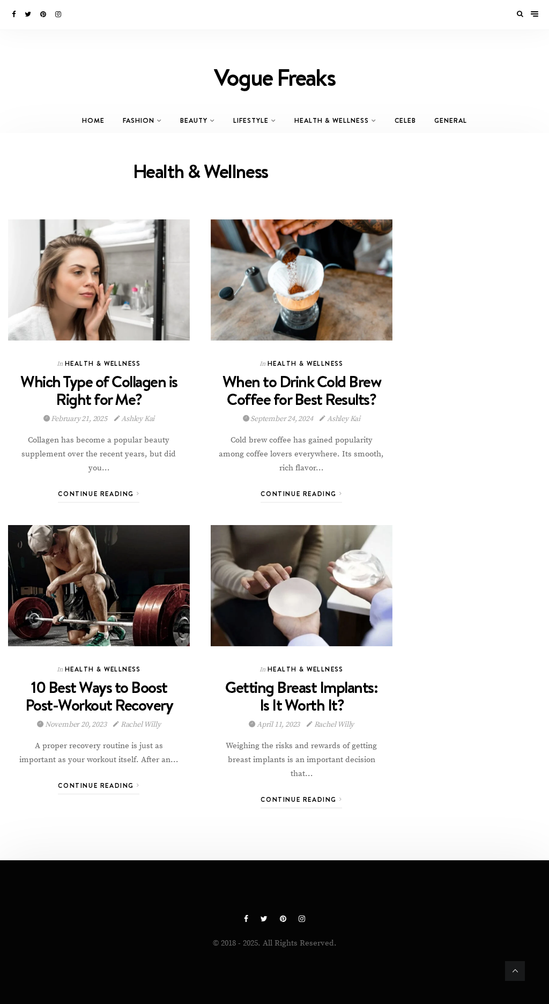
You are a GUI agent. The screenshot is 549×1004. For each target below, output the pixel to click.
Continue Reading (97, 493)
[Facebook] (14, 14)
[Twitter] (28, 14)
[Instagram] (58, 14)
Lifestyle (251, 120)
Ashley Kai (137, 419)
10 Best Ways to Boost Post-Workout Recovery (99, 696)
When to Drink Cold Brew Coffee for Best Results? (301, 390)
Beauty (193, 120)
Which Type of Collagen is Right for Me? (98, 390)
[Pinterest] (43, 14)
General (450, 120)
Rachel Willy (139, 724)
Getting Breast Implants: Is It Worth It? (301, 696)
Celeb (405, 120)
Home (93, 120)
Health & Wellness (331, 120)
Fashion (138, 120)
